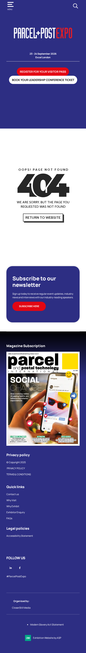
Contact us (12, 494)
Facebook (19, 568)
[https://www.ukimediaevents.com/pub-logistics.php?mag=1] (43, 445)
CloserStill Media (21, 607)
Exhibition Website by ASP (47, 638)
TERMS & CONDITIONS (18, 474)
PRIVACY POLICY (16, 468)
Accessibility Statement (19, 536)
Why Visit (11, 500)
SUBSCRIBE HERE (29, 306)
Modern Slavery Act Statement (47, 624)
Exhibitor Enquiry (15, 512)
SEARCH (75, 5)
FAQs (9, 518)
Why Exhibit (12, 506)
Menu (9, 9)
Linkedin (10, 568)
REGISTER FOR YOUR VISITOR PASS (43, 72)
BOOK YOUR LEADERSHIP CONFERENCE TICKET (43, 80)
